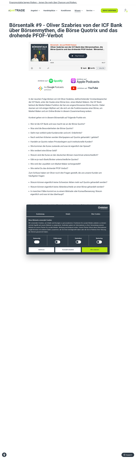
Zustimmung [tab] (40, 214)
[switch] (57, 241)
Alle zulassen (94, 249)
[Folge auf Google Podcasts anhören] (51, 88)
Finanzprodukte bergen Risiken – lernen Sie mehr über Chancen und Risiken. (43, 2)
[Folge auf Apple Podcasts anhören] (85, 81)
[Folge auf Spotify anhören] (51, 81)
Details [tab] (68, 214)
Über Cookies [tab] (95, 214)
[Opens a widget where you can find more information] (127, 455)
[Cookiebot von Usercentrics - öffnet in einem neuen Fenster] (99, 208)
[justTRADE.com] (16, 6)
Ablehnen (41, 249)
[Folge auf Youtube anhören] (85, 88)
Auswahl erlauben (68, 249)
